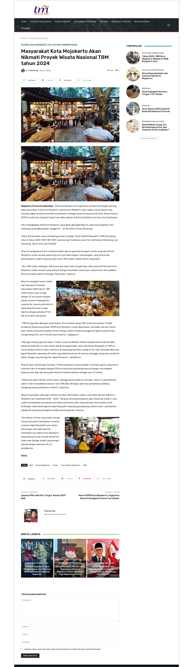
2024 (31, 465)
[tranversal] (23, 70)
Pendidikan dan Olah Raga (153, 121)
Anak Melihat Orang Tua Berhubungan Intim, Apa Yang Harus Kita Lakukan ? (155, 127)
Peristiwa (146, 88)
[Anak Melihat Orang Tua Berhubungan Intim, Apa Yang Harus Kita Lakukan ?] (133, 126)
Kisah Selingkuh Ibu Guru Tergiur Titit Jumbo (154, 92)
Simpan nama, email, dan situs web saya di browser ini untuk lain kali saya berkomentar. (63, 649)
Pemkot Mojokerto (42, 465)
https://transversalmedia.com (55, 514)
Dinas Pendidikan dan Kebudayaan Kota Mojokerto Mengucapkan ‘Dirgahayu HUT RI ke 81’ (103, 570)
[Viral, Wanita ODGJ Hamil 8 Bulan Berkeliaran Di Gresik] (133, 109)
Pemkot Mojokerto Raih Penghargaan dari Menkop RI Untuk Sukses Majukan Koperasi (37, 570)
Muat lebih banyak (148, 138)
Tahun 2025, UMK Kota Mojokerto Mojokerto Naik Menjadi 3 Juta (155, 59)
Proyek (55, 465)
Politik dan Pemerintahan (62, 45)
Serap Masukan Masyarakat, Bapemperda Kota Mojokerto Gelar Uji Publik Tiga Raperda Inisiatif (70, 570)
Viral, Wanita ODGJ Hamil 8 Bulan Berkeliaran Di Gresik (156, 110)
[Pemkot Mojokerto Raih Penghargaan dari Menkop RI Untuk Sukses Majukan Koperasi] (37, 558)
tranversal (33, 70)
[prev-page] (23, 582)
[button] (168, 25)
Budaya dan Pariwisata (39, 38)
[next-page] (27, 582)
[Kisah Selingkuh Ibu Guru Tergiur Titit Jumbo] (133, 91)
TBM (85, 465)
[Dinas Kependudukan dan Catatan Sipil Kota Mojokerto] (133, 74)
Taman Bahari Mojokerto (70, 465)
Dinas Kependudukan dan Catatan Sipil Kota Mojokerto (155, 76)
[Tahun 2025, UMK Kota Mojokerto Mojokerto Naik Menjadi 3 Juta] (133, 57)
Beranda (24, 38)
